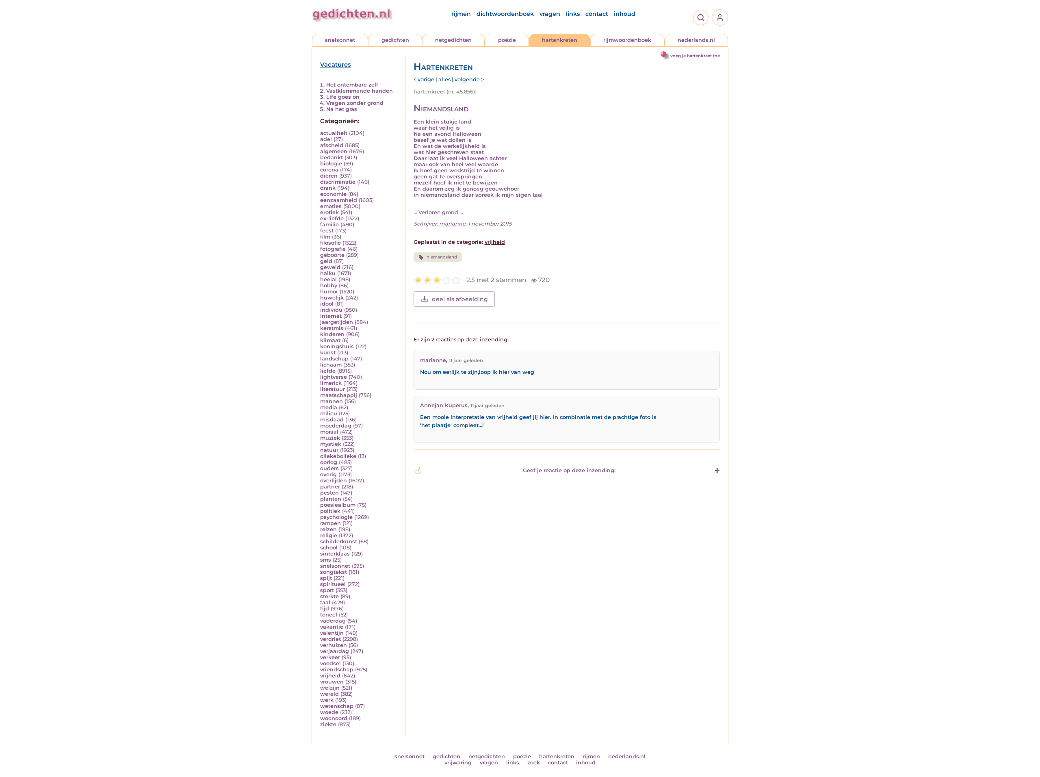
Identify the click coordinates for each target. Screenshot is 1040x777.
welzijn (330, 688)
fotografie (333, 249)
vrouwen (332, 682)
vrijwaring (458, 763)
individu (331, 310)
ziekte (328, 724)
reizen (328, 529)
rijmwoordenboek (627, 40)
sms (325, 560)
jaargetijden (336, 322)
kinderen (332, 334)
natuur (329, 450)
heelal (328, 279)
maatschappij (338, 395)
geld (326, 261)
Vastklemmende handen (359, 91)
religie (328, 535)
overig (328, 474)
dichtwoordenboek (505, 13)
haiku (328, 273)
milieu (328, 413)
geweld (330, 267)
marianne (452, 224)
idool (327, 304)
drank (328, 188)
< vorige (424, 79)
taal (325, 602)
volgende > (469, 79)
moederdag (335, 426)
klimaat (330, 340)
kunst (328, 352)
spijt (326, 578)
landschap (334, 359)
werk (327, 700)
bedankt (331, 157)
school (329, 548)
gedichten (395, 40)
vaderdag (333, 621)
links (573, 13)
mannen (331, 401)
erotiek (329, 212)
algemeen (333, 151)
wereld (329, 694)
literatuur (332, 389)
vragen (550, 13)
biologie (331, 164)
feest (327, 231)
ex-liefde (332, 218)
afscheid (331, 145)
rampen (330, 523)
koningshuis (337, 346)
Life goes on (343, 97)
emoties (331, 206)
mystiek (330, 444)
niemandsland (442, 257)
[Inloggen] (720, 17)
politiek (330, 511)
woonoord (333, 718)
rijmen (461, 13)
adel (326, 139)
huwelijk (332, 298)
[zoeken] (700, 17)
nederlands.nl (696, 40)
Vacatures (335, 64)
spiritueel (333, 584)
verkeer (330, 657)
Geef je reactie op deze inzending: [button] (569, 470)
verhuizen (333, 645)
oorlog (328, 462)
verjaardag (334, 651)
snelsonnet (340, 40)
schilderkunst (338, 541)
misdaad (332, 420)
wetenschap (336, 706)
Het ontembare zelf (352, 85)
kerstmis (331, 328)
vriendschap (336, 669)
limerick (331, 383)
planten (330, 499)
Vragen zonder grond (355, 103)
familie (329, 224)
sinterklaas (335, 554)
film (325, 237)
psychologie (336, 517)
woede (329, 712)
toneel (328, 615)
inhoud (624, 13)
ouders (329, 468)
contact (596, 13)
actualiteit (333, 133)
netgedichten (453, 40)
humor (329, 292)
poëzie (507, 40)
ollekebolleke (338, 456)
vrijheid (330, 676)
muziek (330, 438)
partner (330, 487)
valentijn (332, 633)
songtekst (333, 572)
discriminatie (337, 182)
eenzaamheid (338, 200)
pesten (329, 493)
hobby (328, 285)
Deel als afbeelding (460, 299)
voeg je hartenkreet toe (695, 56)
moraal (329, 432)
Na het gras (341, 109)
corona (329, 170)
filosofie (330, 243)
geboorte (332, 255)
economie (333, 194)
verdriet (330, 639)
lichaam (331, 365)
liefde (328, 371)
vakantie (331, 627)
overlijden (333, 480)
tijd (324, 609)
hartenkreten (559, 40)
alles (444, 79)
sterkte (329, 596)
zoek (533, 763)
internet (331, 316)
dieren (329, 176)
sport (327, 590)
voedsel (330, 663)
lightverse (333, 377)
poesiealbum (337, 505)
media (328, 407)
